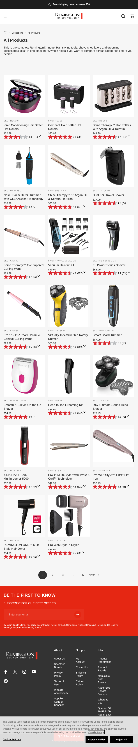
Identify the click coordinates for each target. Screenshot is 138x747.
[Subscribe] (77, 614)
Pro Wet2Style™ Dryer (63, 544)
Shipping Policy (81, 674)
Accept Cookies (97, 739)
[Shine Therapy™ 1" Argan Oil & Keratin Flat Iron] (69, 166)
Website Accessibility (61, 691)
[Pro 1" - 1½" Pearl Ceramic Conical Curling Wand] (24, 306)
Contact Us (82, 667)
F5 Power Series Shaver (109, 265)
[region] (69, 731)
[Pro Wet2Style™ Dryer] (69, 516)
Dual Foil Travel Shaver (108, 195)
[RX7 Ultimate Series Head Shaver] (113, 376)
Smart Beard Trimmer (107, 335)
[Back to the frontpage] (5, 33)
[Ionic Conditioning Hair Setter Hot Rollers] (24, 96)
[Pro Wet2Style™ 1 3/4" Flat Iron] (113, 446)
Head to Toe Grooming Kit (65, 404)
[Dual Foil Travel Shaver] (113, 166)
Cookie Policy (96, 732)
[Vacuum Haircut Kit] (69, 236)
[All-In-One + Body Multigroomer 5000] (24, 446)
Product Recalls (102, 669)
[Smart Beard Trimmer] (113, 306)
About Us (59, 658)
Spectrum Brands (59, 666)
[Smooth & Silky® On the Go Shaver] (24, 376)
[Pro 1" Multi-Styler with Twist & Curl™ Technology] (69, 446)
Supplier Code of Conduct (59, 701)
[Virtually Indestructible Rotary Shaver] (69, 306)
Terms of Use (59, 683)
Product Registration (104, 660)
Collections (17, 32)
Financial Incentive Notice (90, 625)
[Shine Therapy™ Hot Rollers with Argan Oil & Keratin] (113, 96)
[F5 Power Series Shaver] (113, 236)
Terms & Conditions (67, 625)
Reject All (121, 739)
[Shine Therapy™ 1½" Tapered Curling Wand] (24, 236)
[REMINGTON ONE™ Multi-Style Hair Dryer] (24, 516)
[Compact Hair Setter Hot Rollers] (69, 96)
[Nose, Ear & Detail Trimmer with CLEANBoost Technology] (24, 166)
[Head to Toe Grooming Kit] (69, 376)
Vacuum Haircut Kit (61, 265)
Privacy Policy (50, 625)
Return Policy (80, 683)
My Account (80, 660)
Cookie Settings (12, 739)
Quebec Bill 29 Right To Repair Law (104, 711)
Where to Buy (103, 701)
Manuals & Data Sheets (104, 679)
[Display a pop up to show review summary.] (40, 137)
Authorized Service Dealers (104, 691)
